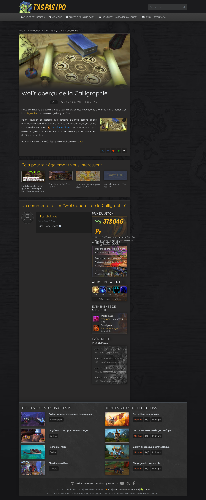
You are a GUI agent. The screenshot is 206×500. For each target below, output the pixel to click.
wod (54, 102)
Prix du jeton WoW (155, 17)
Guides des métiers (34, 17)
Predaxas (105, 318)
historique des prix (110, 244)
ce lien (79, 141)
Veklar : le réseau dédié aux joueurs (94, 483)
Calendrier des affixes (110, 299)
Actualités (35, 30)
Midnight (56, 17)
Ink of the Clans (60, 127)
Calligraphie (30, 113)
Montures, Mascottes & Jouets (119, 17)
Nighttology (47, 216)
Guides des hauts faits (81, 17)
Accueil (23, 30)
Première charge (109, 328)
